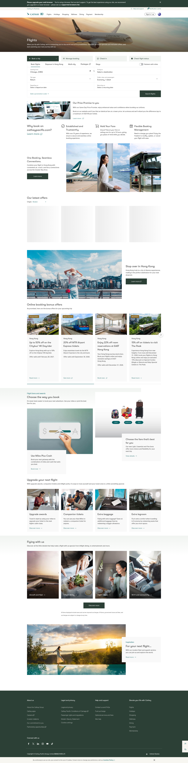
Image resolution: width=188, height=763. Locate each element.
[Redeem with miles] (141, 64)
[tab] (35, 64)
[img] (160, 2)
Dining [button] (81, 14)
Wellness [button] (74, 14)
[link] (48, 110)
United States (154, 754)
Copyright (30, 754)
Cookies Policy (108, 760)
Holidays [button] (57, 14)
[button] (94, 71)
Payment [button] (89, 14)
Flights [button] (49, 14)
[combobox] (60, 79)
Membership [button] (99, 14)
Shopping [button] (65, 14)
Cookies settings (67, 723)
